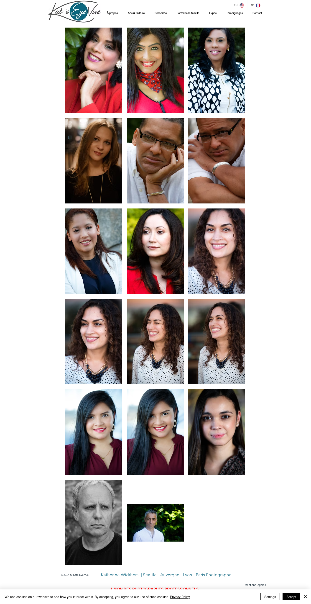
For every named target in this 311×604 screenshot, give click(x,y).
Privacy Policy (180, 596)
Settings (270, 596)
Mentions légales (255, 585)
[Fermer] (305, 596)
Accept (291, 596)
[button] (135, 13)
